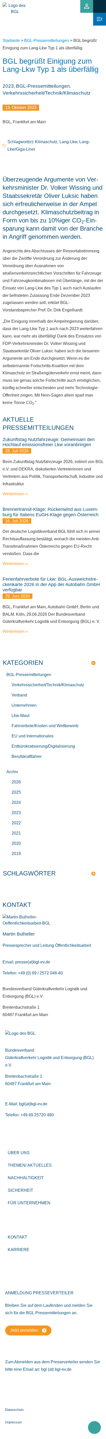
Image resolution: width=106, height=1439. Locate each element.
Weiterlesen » (15, 494)
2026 (16, 782)
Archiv (12, 772)
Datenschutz (14, 1410)
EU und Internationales (33, 736)
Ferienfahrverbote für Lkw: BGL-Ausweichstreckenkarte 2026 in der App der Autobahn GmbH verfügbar (51, 584)
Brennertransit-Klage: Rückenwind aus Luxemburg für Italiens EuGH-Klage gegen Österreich (51, 512)
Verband (19, 695)
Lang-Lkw (68, 142)
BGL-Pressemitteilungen (46, 40)
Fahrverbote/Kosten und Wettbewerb (45, 726)
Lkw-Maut (20, 715)
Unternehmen (24, 705)
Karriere (18, 1249)
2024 (16, 802)
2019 (16, 853)
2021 (16, 833)
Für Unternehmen (29, 1203)
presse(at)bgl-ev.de (32, 962)
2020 (16, 843)
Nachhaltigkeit (26, 1178)
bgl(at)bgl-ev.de (33, 1104)
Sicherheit (20, 1190)
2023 (8, 86)
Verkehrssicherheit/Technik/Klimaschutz (47, 93)
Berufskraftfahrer (27, 756)
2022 (16, 823)
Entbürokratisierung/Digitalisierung (43, 746)
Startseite (11, 40)
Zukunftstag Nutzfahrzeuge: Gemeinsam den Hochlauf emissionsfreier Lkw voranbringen (49, 442)
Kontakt (17, 1237)
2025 (16, 792)
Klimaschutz (46, 142)
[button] (99, 6)
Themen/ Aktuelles (30, 1165)
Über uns (19, 1153)
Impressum (13, 1422)
